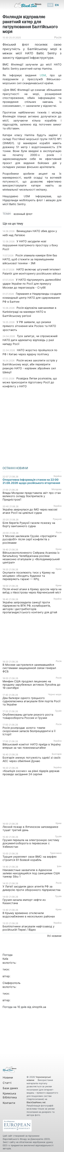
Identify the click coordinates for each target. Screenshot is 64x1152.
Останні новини (15, 468)
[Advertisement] (32, 426)
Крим (58, 549)
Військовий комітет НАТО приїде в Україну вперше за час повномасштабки (32, 746)
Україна (57, 476)
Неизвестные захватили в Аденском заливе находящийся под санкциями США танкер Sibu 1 (31, 873)
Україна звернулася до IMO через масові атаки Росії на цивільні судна (30, 511)
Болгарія (56, 754)
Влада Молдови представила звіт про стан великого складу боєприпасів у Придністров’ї (32, 496)
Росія (57, 37)
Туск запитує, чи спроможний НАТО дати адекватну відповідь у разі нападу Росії (30, 340)
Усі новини (54, 935)
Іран (59, 866)
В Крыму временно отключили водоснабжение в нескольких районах (29, 914)
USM (41, 75)
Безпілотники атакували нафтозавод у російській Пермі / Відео (28, 928)
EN (57, 5)
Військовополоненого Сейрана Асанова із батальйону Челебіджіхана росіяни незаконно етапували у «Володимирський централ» (31, 557)
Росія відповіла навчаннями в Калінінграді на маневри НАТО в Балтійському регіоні (29, 311)
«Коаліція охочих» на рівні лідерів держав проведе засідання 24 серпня (31, 772)
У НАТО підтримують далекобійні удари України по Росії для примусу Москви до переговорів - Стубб (32, 283)
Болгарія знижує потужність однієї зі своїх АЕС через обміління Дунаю (32, 759)
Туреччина (55, 853)
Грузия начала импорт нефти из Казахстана (24, 901)
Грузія (58, 711)
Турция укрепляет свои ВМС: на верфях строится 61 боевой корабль (30, 858)
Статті (7, 1082)
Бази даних (10, 1088)
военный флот (23, 214)
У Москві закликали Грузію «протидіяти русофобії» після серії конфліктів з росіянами (29, 539)
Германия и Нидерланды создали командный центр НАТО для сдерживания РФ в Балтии (32, 297)
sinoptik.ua (39, 1007)
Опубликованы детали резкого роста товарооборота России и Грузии (28, 716)
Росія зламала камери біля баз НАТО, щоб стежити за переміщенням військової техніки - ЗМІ (30, 259)
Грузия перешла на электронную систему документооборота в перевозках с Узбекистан (31, 843)
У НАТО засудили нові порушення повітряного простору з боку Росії (30, 245)
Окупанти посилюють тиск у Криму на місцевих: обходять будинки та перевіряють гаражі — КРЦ (29, 576)
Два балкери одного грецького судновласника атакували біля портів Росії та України (31, 701)
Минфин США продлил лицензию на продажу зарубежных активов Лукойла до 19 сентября (31, 685)
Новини (8, 1077)
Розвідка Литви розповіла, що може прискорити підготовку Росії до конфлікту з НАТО (30, 382)
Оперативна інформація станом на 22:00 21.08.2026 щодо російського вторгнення (31, 481)
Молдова (56, 489)
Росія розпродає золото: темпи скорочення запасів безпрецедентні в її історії (29, 731)
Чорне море (54, 694)
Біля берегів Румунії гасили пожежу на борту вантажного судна (29, 524)
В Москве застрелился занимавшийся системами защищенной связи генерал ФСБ (29, 668)
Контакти (9, 1103)
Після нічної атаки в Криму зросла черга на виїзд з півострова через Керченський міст (32, 590)
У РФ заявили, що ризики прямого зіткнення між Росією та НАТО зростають (29, 326)
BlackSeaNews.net (36, 1102)
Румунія (57, 519)
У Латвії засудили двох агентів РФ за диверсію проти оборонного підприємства (31, 888)
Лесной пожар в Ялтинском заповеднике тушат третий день (30, 828)
